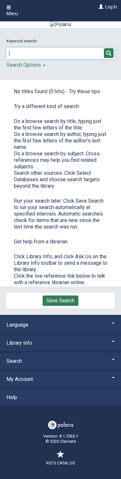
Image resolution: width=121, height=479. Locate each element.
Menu (12, 13)
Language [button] (17, 325)
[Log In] (100, 6)
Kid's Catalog (60, 463)
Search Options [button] (24, 65)
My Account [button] (19, 379)
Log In (111, 6)
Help (11, 397)
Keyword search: (22, 41)
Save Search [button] (60, 300)
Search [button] (14, 361)
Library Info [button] (19, 343)
